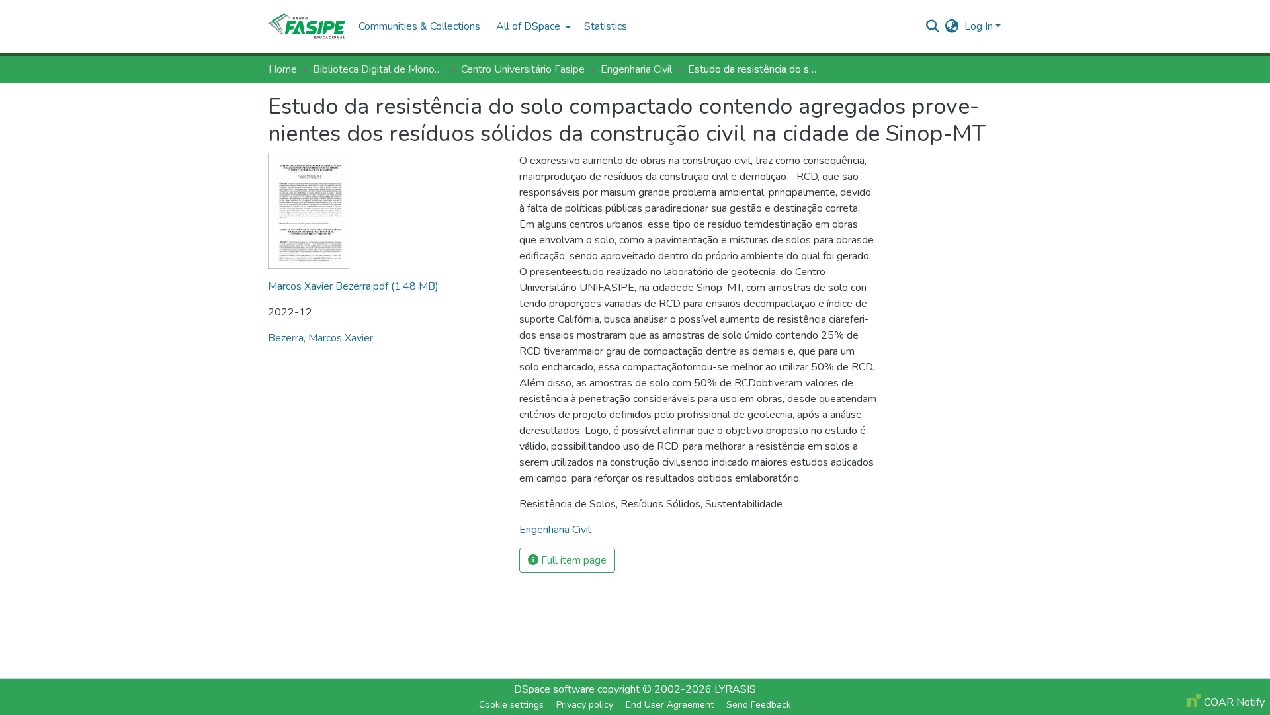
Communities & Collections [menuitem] (419, 26)
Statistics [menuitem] (605, 26)
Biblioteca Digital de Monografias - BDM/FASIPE (379, 69)
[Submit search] (933, 26)
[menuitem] (532, 26)
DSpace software (554, 689)
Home (283, 69)
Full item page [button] (572, 560)
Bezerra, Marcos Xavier (320, 338)
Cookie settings (511, 704)
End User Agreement (670, 704)
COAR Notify (1233, 702)
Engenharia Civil (636, 69)
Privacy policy (584, 704)
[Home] (306, 26)
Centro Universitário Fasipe (523, 69)
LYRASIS (735, 689)
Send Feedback (758, 704)
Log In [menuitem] (978, 26)
